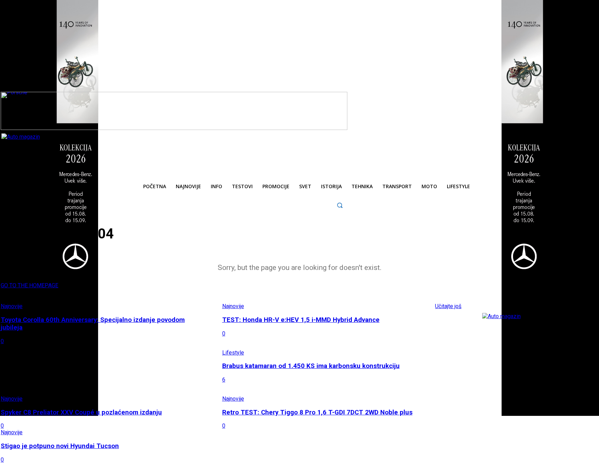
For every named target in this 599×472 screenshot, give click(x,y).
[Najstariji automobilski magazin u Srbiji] (48, 149)
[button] (339, 205)
